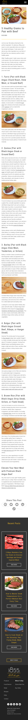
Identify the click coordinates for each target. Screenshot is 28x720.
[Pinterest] (3, 491)
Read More (14, 565)
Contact (6, 699)
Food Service (7, 684)
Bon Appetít (6, 338)
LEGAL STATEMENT (11, 710)
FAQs (5, 695)
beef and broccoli (9, 450)
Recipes (6, 691)
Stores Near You (19, 684)
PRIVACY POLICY (10, 712)
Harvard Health (7, 265)
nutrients (7, 107)
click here (19, 713)
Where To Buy (19, 681)
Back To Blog (14, 660)
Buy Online (18, 688)
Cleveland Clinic (7, 413)
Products (6, 681)
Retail (5, 688)
